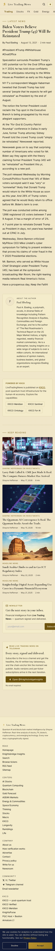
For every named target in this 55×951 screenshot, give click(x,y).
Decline (14, 945)
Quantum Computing (12, 785)
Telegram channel (14, 884)
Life (4, 833)
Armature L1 (8, 920)
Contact (6, 856)
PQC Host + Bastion (12, 916)
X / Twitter (11, 880)
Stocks (20, 11)
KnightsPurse (9, 912)
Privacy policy (9, 860)
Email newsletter (10, 888)
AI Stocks (7, 781)
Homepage (7, 750)
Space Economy (10, 805)
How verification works (13, 848)
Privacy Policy (30, 938)
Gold (36, 11)
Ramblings (7, 829)
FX (28, 11)
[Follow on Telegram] (50, 4)
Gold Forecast (9, 793)
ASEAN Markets (10, 797)
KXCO (42, 387)
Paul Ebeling (24, 302)
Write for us (8, 864)
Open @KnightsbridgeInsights (27, 679)
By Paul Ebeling (10, 42)
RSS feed (7, 766)
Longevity (7, 825)
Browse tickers (9, 762)
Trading (8, 11)
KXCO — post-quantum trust (16, 900)
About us (6, 844)
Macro (5, 817)
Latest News (17, 21)
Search (5, 758)
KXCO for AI (34, 410)
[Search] (43, 4)
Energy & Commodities (13, 801)
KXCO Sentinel (35, 404)
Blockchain (7, 789)
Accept (40, 945)
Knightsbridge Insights (13, 754)
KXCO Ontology (15, 410)
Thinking (6, 809)
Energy (46, 11)
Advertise (7, 852)
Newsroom (7, 868)
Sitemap (6, 770)
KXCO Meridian (15, 404)
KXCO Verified (9, 904)
